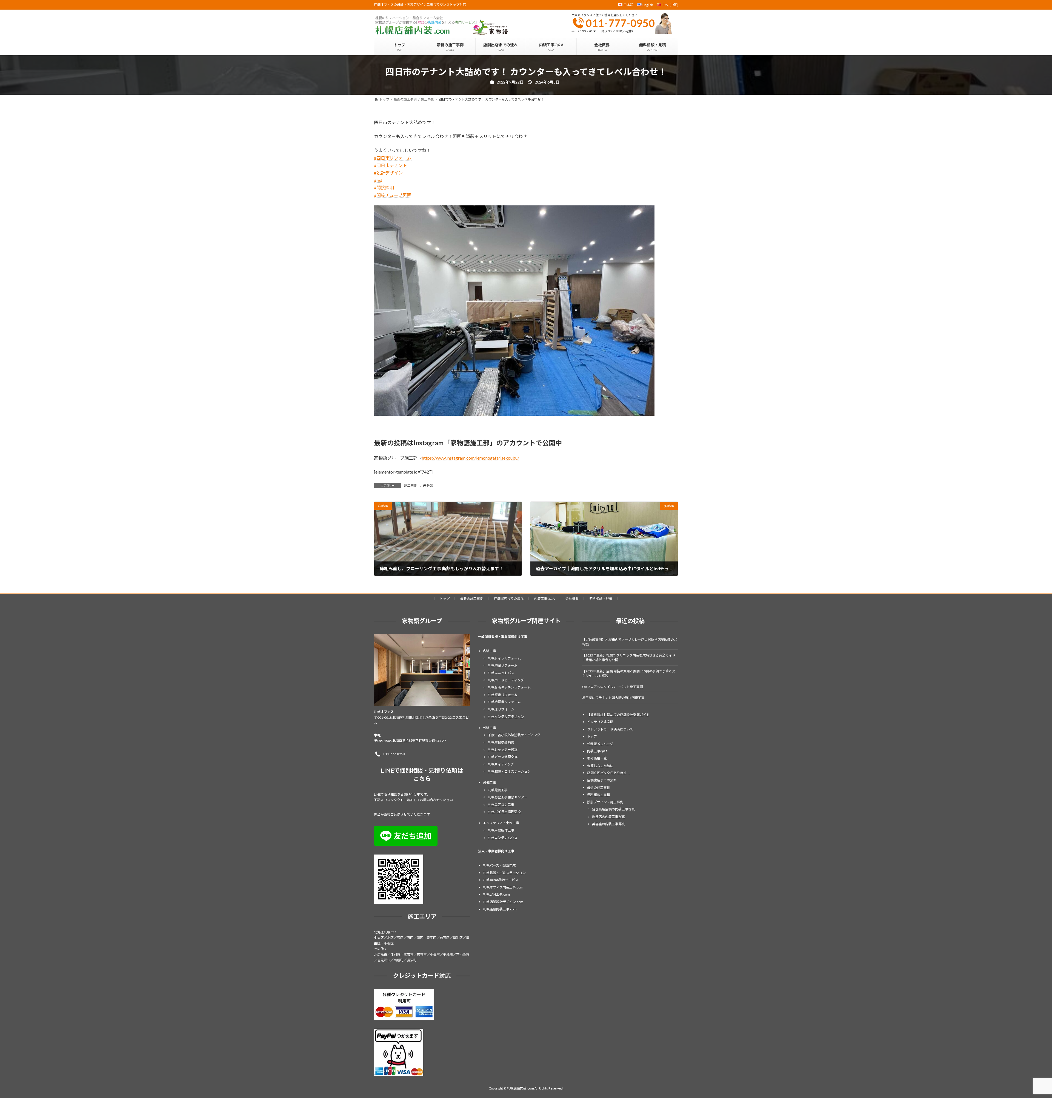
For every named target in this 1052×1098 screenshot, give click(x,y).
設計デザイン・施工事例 (605, 802)
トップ (445, 599)
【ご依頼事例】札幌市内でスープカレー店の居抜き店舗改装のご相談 (629, 642)
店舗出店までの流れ (509, 599)
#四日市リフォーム (392, 157)
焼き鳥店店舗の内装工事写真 (613, 809)
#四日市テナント (390, 165)
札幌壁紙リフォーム (503, 695)
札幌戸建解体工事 (501, 830)
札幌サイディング (501, 764)
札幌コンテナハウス (503, 838)
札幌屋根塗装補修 (501, 742)
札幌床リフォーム (501, 709)
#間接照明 (384, 187)
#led (378, 180)
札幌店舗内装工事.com (500, 909)
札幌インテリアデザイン (506, 717)
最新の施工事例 (471, 599)
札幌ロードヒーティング (506, 680)
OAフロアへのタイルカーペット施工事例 (612, 687)
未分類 (428, 485)
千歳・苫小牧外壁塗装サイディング (514, 735)
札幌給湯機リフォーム (504, 702)
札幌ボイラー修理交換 (504, 812)
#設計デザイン (388, 172)
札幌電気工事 (498, 790)
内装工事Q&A (544, 599)
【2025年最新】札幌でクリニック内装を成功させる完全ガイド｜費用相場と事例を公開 (628, 657)
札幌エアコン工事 (501, 804)
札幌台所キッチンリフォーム (509, 688)
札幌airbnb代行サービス (500, 880)
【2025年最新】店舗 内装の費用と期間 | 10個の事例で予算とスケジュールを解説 (628, 673)
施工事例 (410, 485)
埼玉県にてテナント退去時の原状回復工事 (613, 698)
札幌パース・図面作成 (499, 865)
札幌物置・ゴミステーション (509, 772)
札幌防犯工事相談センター (507, 797)
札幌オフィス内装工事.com (503, 887)
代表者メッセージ (600, 744)
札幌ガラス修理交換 (503, 757)
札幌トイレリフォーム (504, 658)
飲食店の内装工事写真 (608, 817)
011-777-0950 (620, 23)
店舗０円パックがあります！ (608, 773)
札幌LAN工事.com (496, 895)
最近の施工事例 (598, 787)
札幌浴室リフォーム (503, 666)
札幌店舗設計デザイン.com (503, 902)
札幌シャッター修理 (503, 750)
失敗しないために (600, 766)
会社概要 (572, 599)
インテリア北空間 (600, 722)
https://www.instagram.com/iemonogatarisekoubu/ (470, 457)
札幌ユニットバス (501, 673)
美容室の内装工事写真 (608, 824)
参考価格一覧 (597, 758)
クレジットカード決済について (610, 729)
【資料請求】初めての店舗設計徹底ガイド (618, 715)
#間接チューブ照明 (392, 195)
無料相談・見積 (600, 599)
